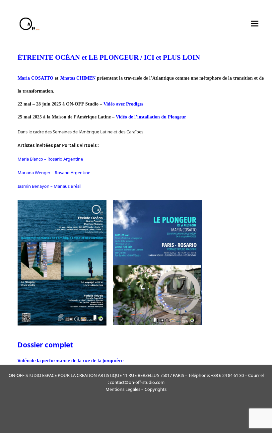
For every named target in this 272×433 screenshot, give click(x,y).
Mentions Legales (122, 389)
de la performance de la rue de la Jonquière (77, 361)
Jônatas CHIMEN (78, 78)
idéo (25, 361)
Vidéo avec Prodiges (123, 104)
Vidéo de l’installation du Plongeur (151, 116)
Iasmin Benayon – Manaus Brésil (49, 186)
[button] (254, 23)
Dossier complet (45, 344)
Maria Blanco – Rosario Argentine (50, 159)
